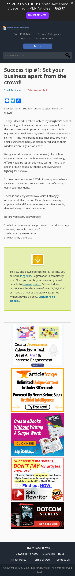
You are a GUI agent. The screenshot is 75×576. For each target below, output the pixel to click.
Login (23, 38)
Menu (37, 46)
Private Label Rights (37, 547)
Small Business (12, 90)
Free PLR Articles (24, 34)
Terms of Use (41, 559)
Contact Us (63, 559)
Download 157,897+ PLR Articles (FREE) (40, 553)
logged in (25, 276)
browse (27, 284)
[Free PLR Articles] (16, 28)
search (37, 284)
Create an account (44, 38)
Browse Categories (49, 34)
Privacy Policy (18, 559)
